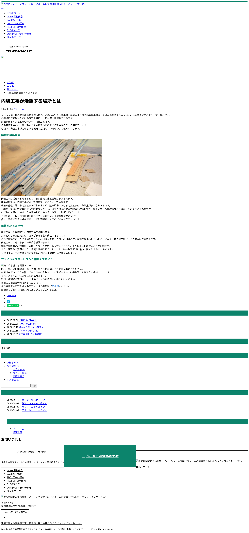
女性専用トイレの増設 (30, 334)
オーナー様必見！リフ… (34, 400)
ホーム (13, 13)
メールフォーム (11, 57)
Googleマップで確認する (15, 511)
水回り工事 (20, 373)
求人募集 (13, 379)
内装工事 (19, 369)
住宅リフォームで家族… (34, 403)
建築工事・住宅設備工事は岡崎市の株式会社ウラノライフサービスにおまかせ (41, 523)
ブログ (13, 30)
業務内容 (15, 16)
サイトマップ (14, 37)
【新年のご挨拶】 (27, 320)
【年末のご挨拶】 (27, 323)
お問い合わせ (19, 33)
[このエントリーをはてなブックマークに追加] (8, 302)
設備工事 (17, 432)
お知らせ (13, 362)
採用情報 (16, 26)
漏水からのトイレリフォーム (33, 327)
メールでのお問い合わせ (102, 456)
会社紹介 (15, 23)
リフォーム (12, 89)
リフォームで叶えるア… (34, 406)
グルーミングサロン (28, 330)
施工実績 (14, 20)
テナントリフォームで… (34, 410)
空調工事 (18, 376)
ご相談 (55, 286)
